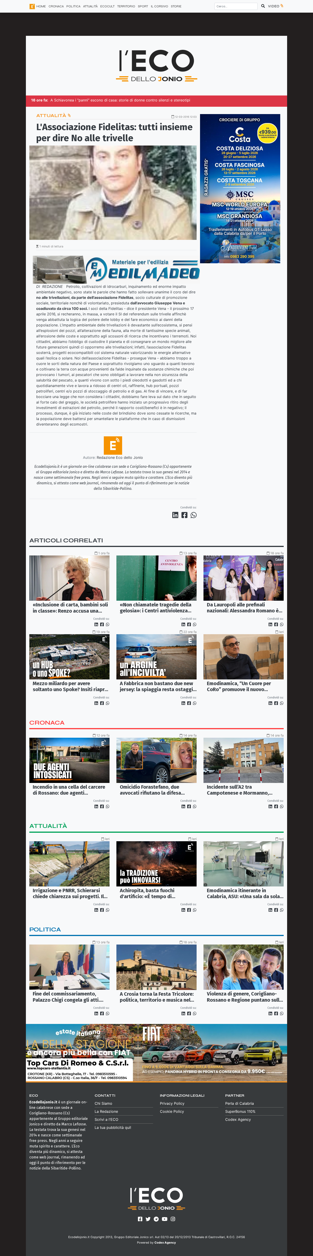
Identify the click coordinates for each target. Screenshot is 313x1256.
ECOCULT (107, 6)
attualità (48, 826)
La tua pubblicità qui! (113, 1127)
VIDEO (274, 6)
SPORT (143, 6)
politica (45, 929)
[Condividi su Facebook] (185, 515)
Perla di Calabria (239, 1103)
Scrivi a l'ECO (106, 1119)
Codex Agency (238, 1119)
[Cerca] (263, 6)
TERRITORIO (126, 6)
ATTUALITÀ (90, 6)
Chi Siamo (103, 1103)
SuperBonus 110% (240, 1111)
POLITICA (73, 6)
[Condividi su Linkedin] (176, 515)
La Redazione (106, 1111)
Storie (176, 6)
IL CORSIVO (159, 6)
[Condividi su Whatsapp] (193, 515)
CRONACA (56, 6)
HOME (41, 6)
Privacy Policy (172, 1103)
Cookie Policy (172, 1111)
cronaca (47, 722)
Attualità (51, 115)
